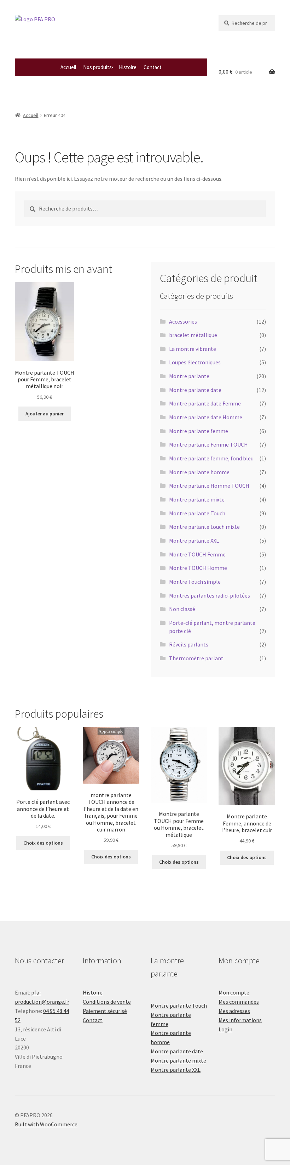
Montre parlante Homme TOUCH (209, 485)
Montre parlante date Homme (205, 417)
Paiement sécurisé (105, 1010)
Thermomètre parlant (196, 658)
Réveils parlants (188, 644)
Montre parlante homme (199, 472)
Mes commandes (239, 1001)
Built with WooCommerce (46, 1124)
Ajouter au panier (44, 413)
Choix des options (43, 843)
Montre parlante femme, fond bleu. (212, 458)
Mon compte (234, 992)
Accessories (183, 321)
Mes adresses (234, 1010)
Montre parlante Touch (197, 513)
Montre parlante (189, 376)
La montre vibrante (192, 348)
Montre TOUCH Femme (197, 554)
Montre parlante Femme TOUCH (208, 444)
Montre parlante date (195, 389)
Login (225, 1029)
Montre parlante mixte (197, 499)
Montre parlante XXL (194, 540)
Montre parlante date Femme (205, 403)
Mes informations (240, 1020)
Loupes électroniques (195, 362)
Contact (93, 1020)
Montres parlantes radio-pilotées (209, 595)
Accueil (30, 115)
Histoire (93, 992)
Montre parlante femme (198, 431)
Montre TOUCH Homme (198, 567)
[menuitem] (68, 67)
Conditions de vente (107, 1001)
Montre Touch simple (195, 581)
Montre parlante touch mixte (204, 526)
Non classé (182, 608)
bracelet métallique (193, 334)
